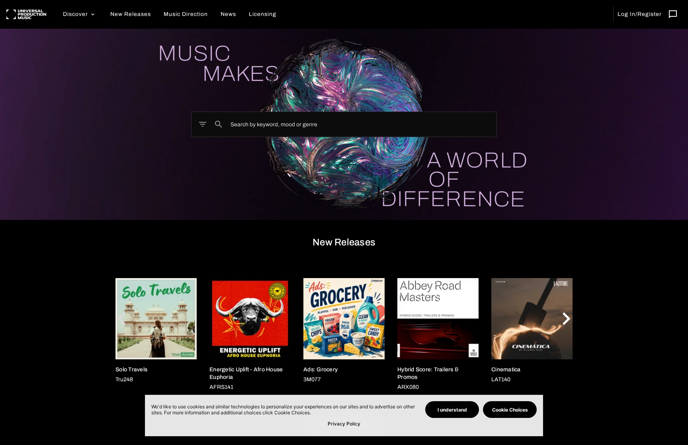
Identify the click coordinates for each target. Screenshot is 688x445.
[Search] (218, 124)
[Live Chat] (673, 14)
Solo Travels (131, 369)
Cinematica (506, 369)
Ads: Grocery (320, 369)
